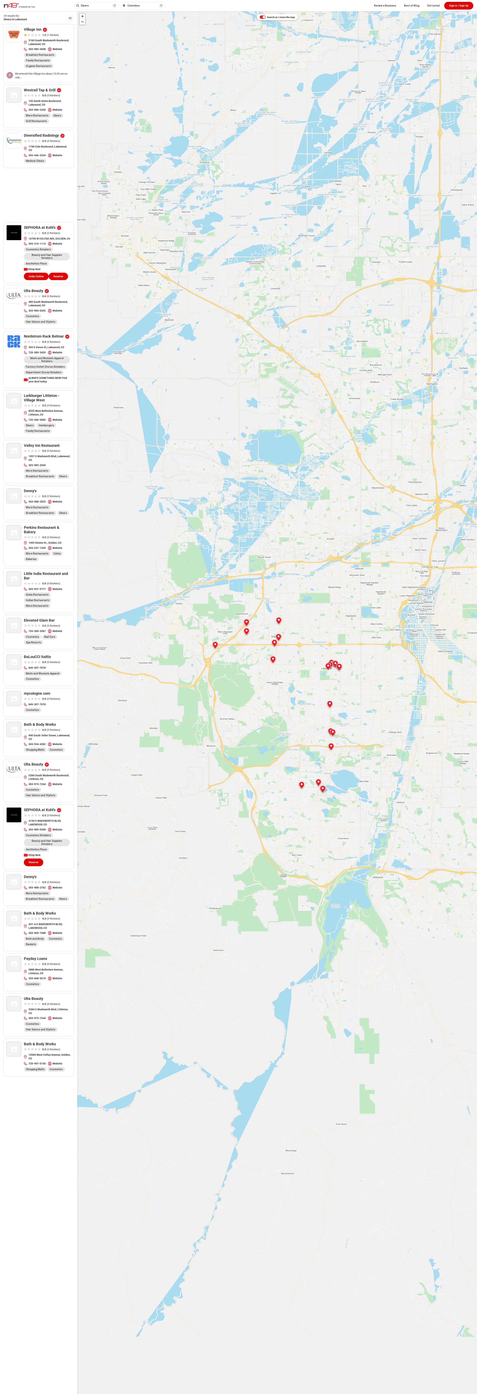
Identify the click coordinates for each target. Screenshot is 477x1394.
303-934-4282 (37, 744)
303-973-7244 (37, 784)
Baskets (31, 944)
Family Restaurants (38, 60)
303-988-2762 (37, 887)
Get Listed (433, 5)
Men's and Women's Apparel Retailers (47, 360)
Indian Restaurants (37, 600)
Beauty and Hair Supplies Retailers (47, 257)
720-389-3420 (37, 352)
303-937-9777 (37, 589)
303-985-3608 (37, 49)
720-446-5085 (37, 419)
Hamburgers (46, 425)
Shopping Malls (35, 749)
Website (57, 49)
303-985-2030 (37, 465)
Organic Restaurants (38, 66)
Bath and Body (35, 938)
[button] (273, 659)
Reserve (58, 276)
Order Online (36, 276)
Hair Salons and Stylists (40, 321)
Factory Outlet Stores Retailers (45, 366)
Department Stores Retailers (43, 372)
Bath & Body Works (40, 724)
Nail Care (49, 636)
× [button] (114, 5)
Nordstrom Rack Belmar (44, 336)
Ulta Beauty (33, 290)
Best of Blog (411, 5)
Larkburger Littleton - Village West (41, 397)
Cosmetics (32, 316)
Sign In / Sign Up (458, 5)
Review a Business (385, 5)
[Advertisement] (39, 196)
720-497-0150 (37, 1063)
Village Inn (32, 29)
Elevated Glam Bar (39, 620)
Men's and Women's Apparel (42, 673)
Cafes (57, 553)
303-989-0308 (37, 829)
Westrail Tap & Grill (40, 90)
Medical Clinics (35, 160)
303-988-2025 (37, 501)
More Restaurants (37, 115)
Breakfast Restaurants (40, 54)
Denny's (30, 491)
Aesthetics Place (36, 263)
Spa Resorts (33, 642)
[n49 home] (70, 19)
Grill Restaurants (36, 121)
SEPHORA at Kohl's (40, 227)
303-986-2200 (37, 109)
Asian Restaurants (37, 594)
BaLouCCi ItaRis (37, 657)
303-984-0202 (37, 310)
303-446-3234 (37, 155)
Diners (57, 115)
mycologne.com (37, 693)
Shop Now (34, 269)
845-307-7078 (37, 667)
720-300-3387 (37, 631)
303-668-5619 (37, 978)
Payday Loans (35, 958)
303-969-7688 (37, 932)
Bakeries (31, 559)
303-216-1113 (37, 243)
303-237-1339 (37, 547)
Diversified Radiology (41, 135)
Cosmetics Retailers (38, 249)
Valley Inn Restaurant (42, 445)
